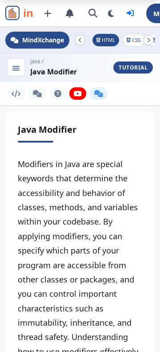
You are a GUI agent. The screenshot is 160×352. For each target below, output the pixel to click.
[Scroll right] (148, 40)
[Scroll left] (80, 40)
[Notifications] (70, 13)
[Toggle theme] (111, 13)
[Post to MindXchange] (47, 13)
